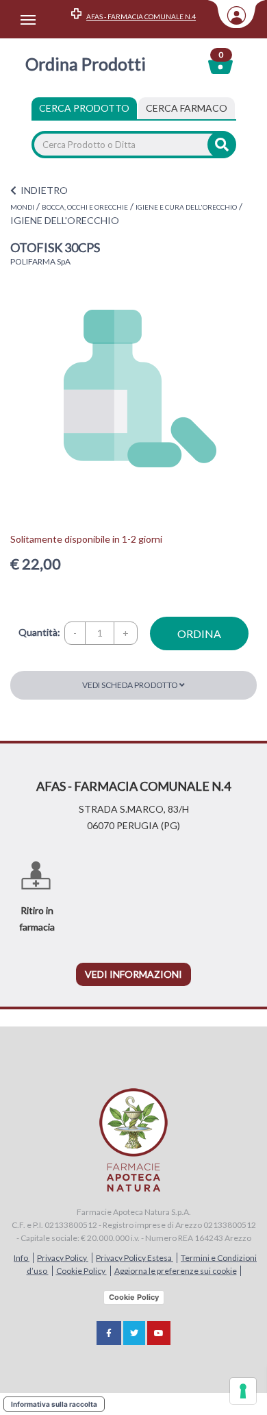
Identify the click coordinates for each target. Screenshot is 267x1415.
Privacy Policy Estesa (134, 1258)
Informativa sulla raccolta (54, 1404)
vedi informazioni (133, 974)
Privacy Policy (62, 1258)
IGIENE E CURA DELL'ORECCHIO (186, 207)
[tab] (186, 108)
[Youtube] (158, 1333)
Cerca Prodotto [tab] (84, 108)
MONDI (22, 207)
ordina (199, 633)
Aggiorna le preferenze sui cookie (175, 1271)
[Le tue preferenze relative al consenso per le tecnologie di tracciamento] (243, 1391)
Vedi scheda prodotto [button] (130, 685)
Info (21, 1258)
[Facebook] (109, 1333)
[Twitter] (134, 1333)
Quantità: (39, 632)
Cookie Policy (81, 1271)
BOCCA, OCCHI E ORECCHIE (85, 207)
